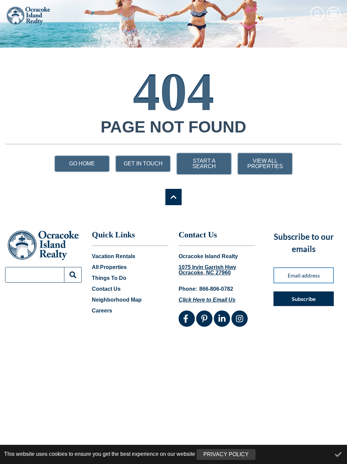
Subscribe (304, 299)
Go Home (82, 163)
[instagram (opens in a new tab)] (239, 318)
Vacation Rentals (113, 256)
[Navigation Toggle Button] (333, 13)
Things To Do (109, 278)
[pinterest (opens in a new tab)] (204, 318)
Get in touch (143, 163)
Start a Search (204, 163)
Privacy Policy (226, 454)
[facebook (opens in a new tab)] (187, 318)
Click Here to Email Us (207, 300)
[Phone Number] (317, 13)
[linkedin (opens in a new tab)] (222, 318)
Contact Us (106, 289)
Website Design (252, 349)
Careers (102, 311)
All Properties (109, 267)
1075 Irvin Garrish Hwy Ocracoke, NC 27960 (207, 270)
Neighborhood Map (117, 300)
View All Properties (265, 163)
